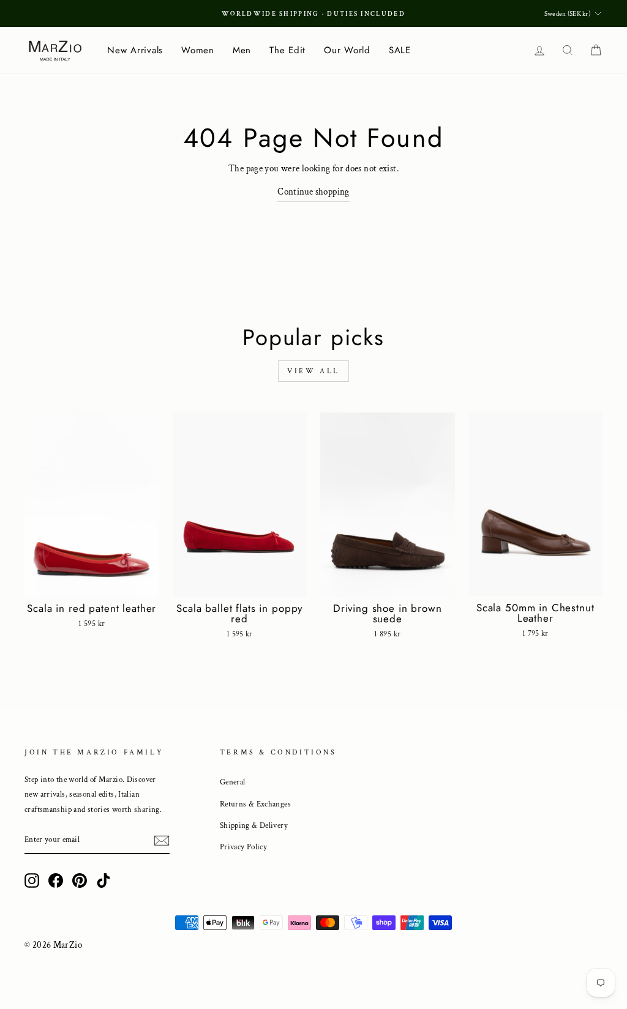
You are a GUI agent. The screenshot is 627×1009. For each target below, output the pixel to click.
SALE (400, 50)
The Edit (287, 50)
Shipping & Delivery (254, 825)
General (233, 782)
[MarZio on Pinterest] (79, 880)
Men (242, 50)
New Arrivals (135, 50)
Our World (347, 50)
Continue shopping (313, 192)
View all (313, 371)
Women (197, 50)
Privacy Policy (243, 847)
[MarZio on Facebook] (55, 880)
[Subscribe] (162, 840)
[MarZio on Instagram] (31, 880)
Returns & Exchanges (255, 804)
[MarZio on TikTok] (103, 880)
